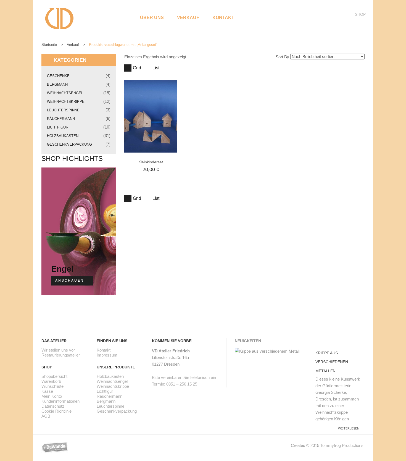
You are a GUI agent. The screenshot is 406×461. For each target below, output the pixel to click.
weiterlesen (348, 428)
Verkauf (73, 45)
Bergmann (57, 84)
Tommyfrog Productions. (342, 445)
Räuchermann (61, 119)
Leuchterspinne (63, 110)
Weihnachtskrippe (66, 101)
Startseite (49, 45)
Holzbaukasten (62, 136)
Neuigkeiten (248, 341)
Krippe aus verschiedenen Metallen (331, 362)
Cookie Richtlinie (56, 411)
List (155, 68)
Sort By (282, 56)
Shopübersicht (54, 376)
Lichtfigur (57, 127)
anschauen (69, 280)
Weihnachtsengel (65, 93)
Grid (137, 68)
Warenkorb (51, 381)
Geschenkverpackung (69, 144)
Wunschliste (52, 386)
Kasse (47, 391)
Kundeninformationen (60, 401)
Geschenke (58, 76)
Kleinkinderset (150, 162)
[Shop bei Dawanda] (58, 446)
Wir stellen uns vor (58, 350)
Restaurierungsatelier (60, 355)
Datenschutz (52, 406)
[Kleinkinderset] (150, 116)
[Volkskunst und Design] (59, 18)
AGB (45, 416)
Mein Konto (51, 396)
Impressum (107, 355)
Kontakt (103, 350)
